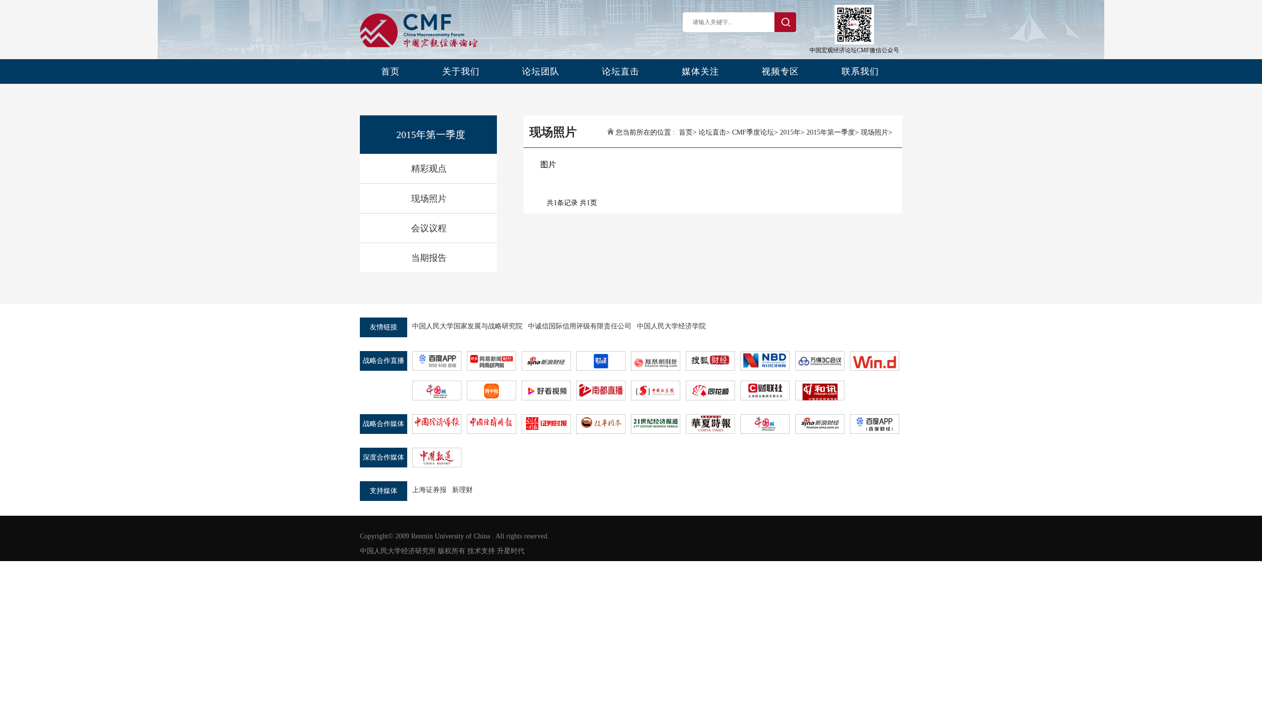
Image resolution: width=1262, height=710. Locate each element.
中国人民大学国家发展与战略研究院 (467, 326)
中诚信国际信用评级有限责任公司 (579, 326)
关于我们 (461, 71)
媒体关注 (700, 71)
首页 (390, 71)
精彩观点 (429, 169)
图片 (548, 164)
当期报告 (429, 258)
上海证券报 (429, 490)
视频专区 (780, 71)
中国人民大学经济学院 (671, 326)
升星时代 (511, 551)
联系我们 (860, 71)
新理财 (462, 490)
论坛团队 (541, 71)
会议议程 (429, 228)
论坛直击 (620, 71)
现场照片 (429, 199)
